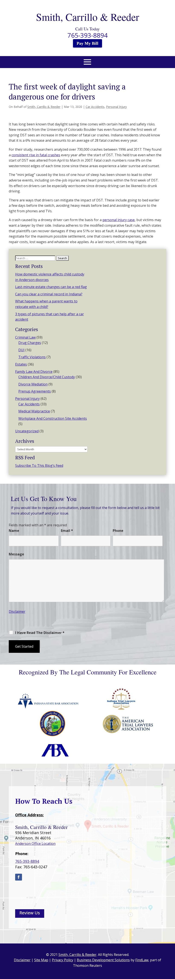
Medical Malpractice (34, 411)
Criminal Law (25, 337)
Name (14, 530)
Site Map (41, 960)
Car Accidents (95, 107)
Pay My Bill (87, 43)
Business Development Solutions (103, 960)
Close (36, 639)
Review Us (29, 913)
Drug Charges (29, 342)
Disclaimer (17, 611)
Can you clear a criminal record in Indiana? (48, 294)
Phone (118, 530)
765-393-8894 (87, 35)
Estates (21, 364)
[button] (87, 64)
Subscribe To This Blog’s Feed (39, 465)
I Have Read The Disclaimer (39, 633)
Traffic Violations (32, 357)
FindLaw (141, 960)
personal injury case (118, 219)
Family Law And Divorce (33, 371)
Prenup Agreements (34, 391)
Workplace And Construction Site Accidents (52, 418)
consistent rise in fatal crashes (36, 155)
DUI (21, 350)
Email (67, 530)
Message (16, 554)
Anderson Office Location (35, 843)
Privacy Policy (20, 639)
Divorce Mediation (33, 384)
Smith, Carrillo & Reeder (43, 107)
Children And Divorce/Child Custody (46, 377)
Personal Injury (116, 107)
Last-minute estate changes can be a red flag (51, 286)
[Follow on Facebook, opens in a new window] (18, 877)
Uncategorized (27, 431)
